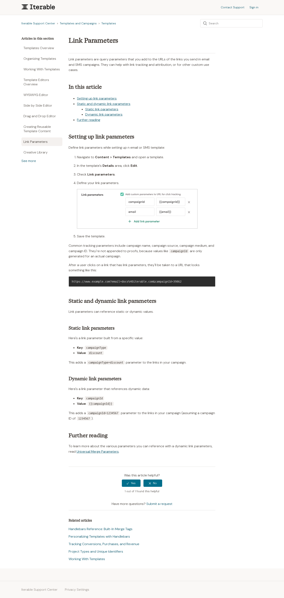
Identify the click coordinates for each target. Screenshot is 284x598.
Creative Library (35, 152)
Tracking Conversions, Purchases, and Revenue (104, 544)
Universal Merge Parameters (98, 451)
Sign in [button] (253, 7)
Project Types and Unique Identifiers (96, 551)
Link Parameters (35, 142)
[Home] (38, 8)
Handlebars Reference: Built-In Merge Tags (100, 529)
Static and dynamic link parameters (103, 104)
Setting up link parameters (97, 98)
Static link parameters (101, 109)
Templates (108, 23)
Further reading (88, 120)
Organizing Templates (39, 58)
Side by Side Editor (37, 105)
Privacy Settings (77, 589)
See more (28, 161)
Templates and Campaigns (78, 23)
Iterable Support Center (38, 23)
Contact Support (232, 7)
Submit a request (159, 504)
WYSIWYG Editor (35, 95)
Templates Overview (38, 48)
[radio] (131, 483)
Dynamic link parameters (103, 114)
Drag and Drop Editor (39, 116)
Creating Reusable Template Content (37, 129)
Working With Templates (41, 69)
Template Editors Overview (36, 82)
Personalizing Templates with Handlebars (99, 536)
